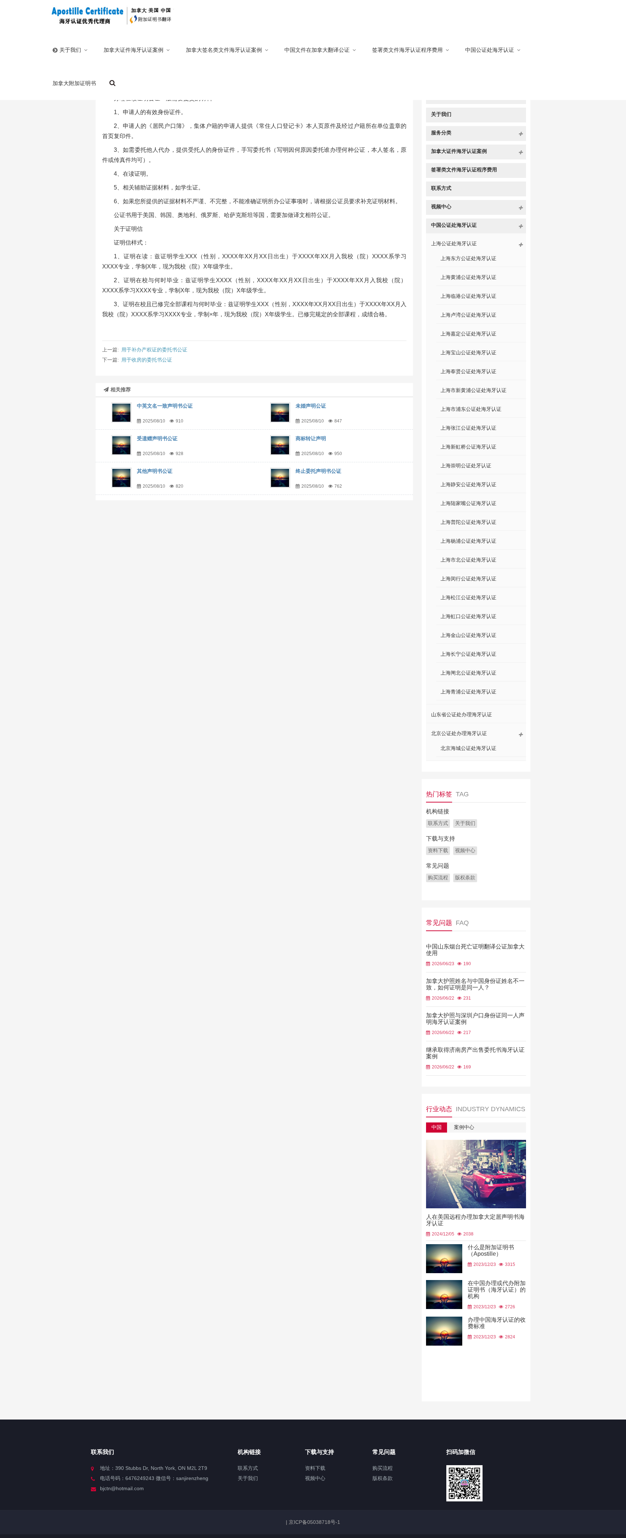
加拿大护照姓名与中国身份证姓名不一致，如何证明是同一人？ (475, 984)
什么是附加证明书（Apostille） (491, 1250)
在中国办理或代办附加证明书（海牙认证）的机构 (497, 1289)
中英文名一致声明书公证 (165, 406)
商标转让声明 (311, 438)
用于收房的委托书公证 (146, 360)
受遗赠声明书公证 (157, 438)
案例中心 (464, 1127)
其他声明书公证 (154, 471)
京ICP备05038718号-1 (313, 1522)
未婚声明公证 (311, 406)
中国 (436, 1127)
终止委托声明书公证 (318, 471)
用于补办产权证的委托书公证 (154, 350)
